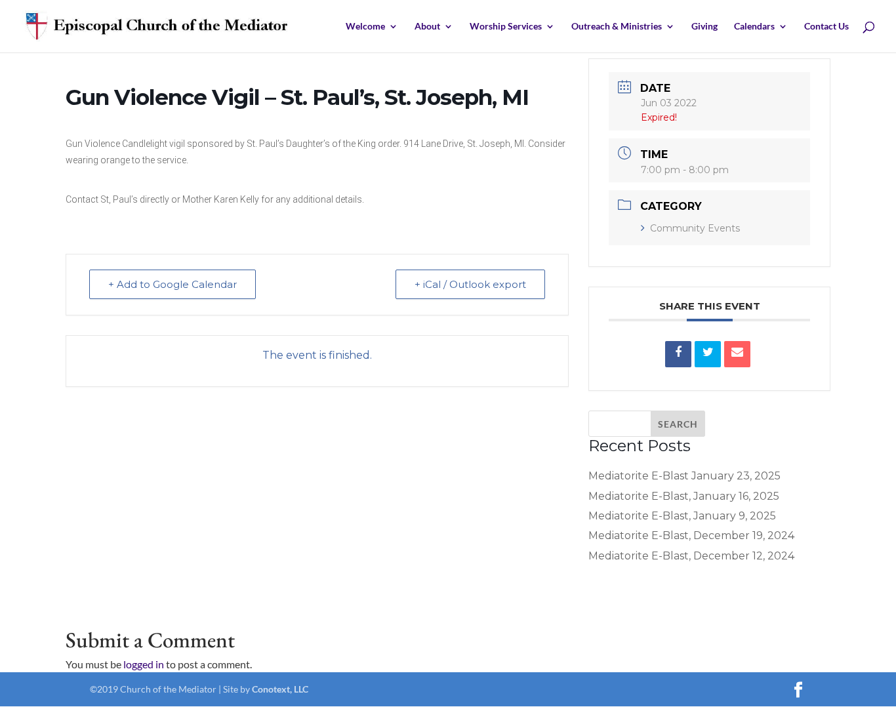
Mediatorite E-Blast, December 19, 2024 (691, 535)
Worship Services (506, 26)
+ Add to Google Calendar (172, 284)
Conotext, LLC (280, 689)
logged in (143, 664)
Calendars (754, 26)
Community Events (695, 228)
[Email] (737, 354)
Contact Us (826, 26)
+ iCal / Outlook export (470, 284)
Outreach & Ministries (616, 26)
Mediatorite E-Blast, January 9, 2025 (682, 516)
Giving (704, 26)
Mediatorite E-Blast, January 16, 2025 (683, 496)
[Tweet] (708, 354)
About (427, 26)
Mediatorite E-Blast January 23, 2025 (684, 476)
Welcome (365, 26)
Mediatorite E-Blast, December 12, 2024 (691, 556)
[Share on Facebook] (678, 354)
